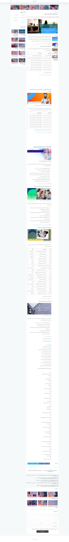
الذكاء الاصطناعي (22, 17)
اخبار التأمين (23, 15)
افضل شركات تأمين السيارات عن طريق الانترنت (34, 8)
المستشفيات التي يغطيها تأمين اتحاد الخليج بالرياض (25, 8)
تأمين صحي (55, 12)
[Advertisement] (39, 82)
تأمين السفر (23, 20)
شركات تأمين (15, 20)
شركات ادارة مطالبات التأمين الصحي (44, 298)
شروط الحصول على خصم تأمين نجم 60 (54, 8)
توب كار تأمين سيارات (15, 8)
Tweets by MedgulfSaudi (47, 336)
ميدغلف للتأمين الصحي (37, 168)
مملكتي (34, 1)
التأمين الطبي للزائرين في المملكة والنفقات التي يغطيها (42, 132)
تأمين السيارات (23, 22)
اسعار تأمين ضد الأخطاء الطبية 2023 (44, 8)
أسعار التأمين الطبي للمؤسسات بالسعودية (44, 74)
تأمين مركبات (15, 17)
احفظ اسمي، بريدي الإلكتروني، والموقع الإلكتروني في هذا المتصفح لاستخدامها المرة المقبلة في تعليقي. (44, 529)
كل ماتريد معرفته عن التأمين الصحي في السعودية (42, 43)
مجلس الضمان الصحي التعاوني (39, 322)
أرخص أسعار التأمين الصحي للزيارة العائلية (42, 183)
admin (56, 17)
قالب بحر (33, 539)
